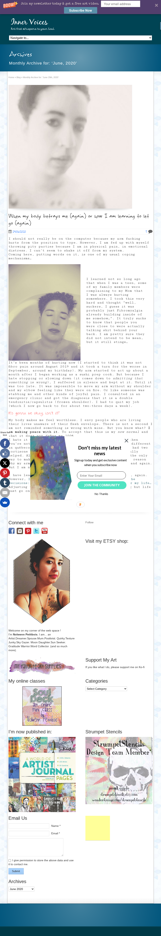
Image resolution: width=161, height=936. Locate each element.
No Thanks (101, 494)
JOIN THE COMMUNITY (102, 485)
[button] (99, 450)
